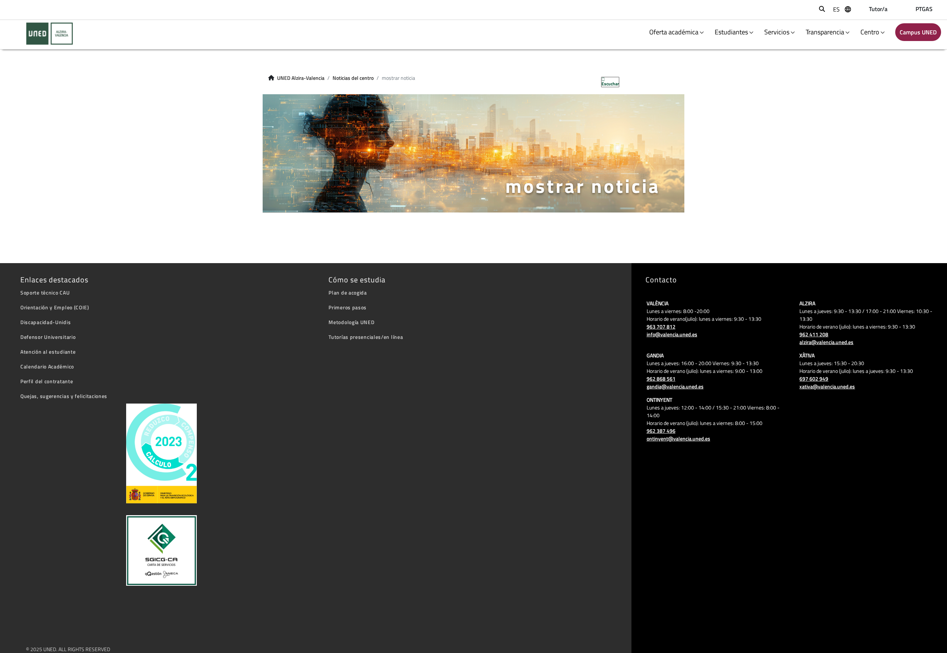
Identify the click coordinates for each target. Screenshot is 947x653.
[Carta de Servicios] (161, 550)
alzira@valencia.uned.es (826, 342)
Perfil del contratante (46, 381)
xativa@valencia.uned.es (827, 386)
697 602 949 (813, 378)
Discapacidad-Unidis (45, 322)
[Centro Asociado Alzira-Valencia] (45, 34)
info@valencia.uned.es (672, 334)
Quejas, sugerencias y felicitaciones (63, 396)
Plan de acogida (347, 292)
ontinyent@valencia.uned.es (678, 438)
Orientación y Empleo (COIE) (54, 307)
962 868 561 (661, 378)
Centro (869, 32)
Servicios (776, 32)
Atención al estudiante (47, 352)
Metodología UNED (351, 322)
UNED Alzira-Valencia (300, 78)
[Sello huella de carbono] (161, 453)
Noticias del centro (353, 78)
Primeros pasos (347, 307)
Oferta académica (673, 32)
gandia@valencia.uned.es (675, 386)
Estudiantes (731, 32)
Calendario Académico (47, 366)
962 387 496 (661, 431)
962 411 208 (813, 334)
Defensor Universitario (47, 337)
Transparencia (825, 32)
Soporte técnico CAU (45, 292)
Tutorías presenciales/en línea (365, 337)
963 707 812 (661, 326)
